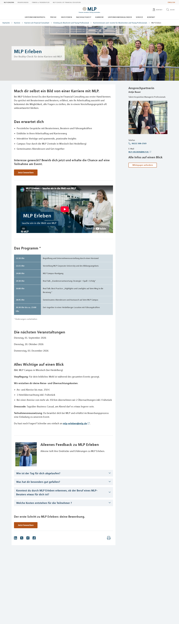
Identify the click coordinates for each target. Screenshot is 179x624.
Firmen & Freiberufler (40, 2)
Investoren (66, 17)
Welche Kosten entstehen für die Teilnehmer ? (44, 502)
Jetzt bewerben (26, 172)
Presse (53, 17)
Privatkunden (23, 2)
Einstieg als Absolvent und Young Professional (71, 23)
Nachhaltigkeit (83, 17)
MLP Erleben (156, 23)
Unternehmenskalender (120, 17)
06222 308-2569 (138, 144)
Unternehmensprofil (35, 17)
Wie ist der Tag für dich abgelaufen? (38, 473)
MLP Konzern (9, 2)
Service (139, 17)
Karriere (99, 17)
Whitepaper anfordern (142, 165)
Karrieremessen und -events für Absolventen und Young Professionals (120, 23)
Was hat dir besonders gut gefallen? (38, 481)
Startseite (6, 23)
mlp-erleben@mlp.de (138, 151)
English (171, 2)
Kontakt (151, 17)
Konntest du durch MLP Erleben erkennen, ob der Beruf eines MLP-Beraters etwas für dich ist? (57, 492)
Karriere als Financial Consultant (36, 23)
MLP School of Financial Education (67, 2)
